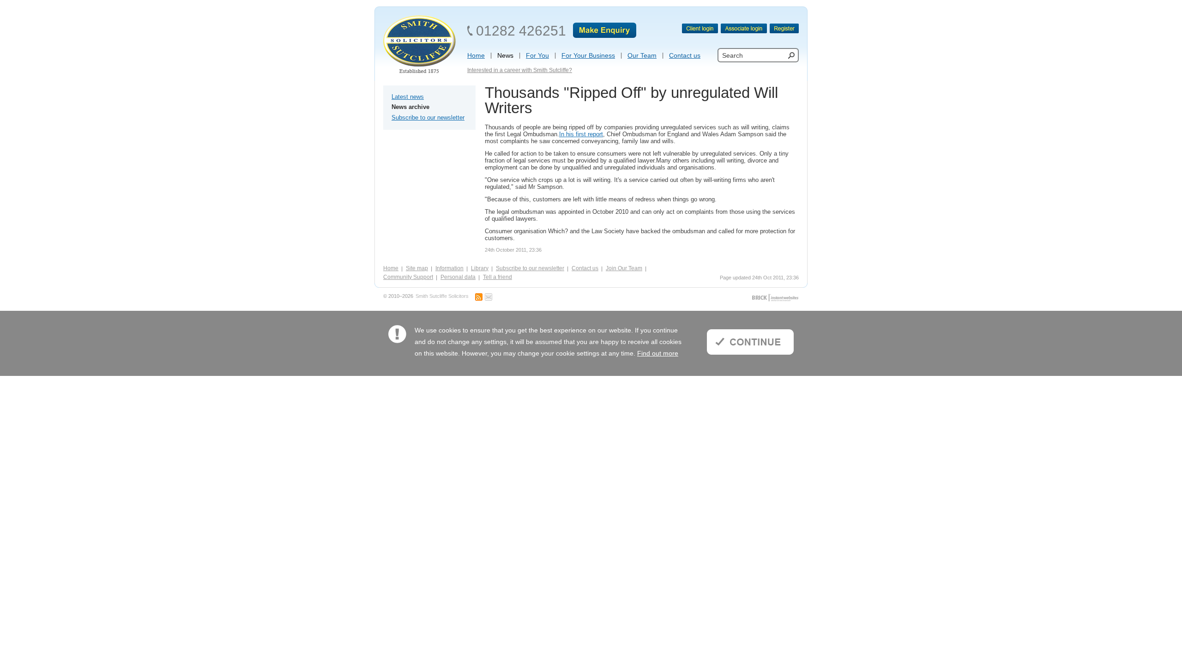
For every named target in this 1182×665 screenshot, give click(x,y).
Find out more (657, 353)
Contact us (585, 268)
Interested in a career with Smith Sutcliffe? (519, 70)
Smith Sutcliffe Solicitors (442, 296)
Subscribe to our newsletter (428, 117)
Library (479, 268)
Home (390, 268)
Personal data (458, 277)
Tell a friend (497, 277)
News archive (410, 106)
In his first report (581, 134)
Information (449, 268)
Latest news (408, 96)
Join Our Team (624, 268)
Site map (417, 268)
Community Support (408, 277)
